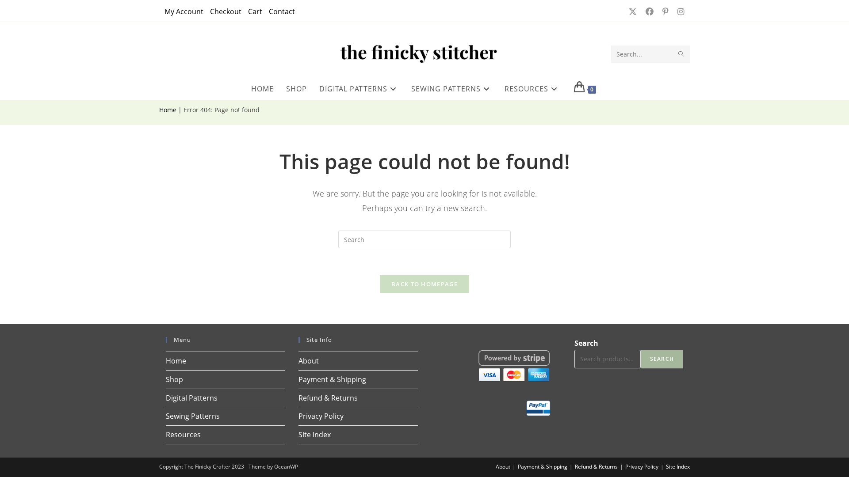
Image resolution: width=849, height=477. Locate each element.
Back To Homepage (424, 284)
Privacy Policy (321, 416)
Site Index (314, 434)
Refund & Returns (328, 398)
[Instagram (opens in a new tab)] (678, 11)
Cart (255, 11)
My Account (183, 11)
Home (167, 110)
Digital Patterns (192, 398)
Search (586, 343)
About (308, 361)
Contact (282, 11)
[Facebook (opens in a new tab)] (648, 11)
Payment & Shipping (332, 379)
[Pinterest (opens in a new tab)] (664, 11)
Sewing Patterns (193, 416)
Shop (174, 379)
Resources (183, 434)
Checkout (225, 11)
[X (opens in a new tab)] (631, 11)
